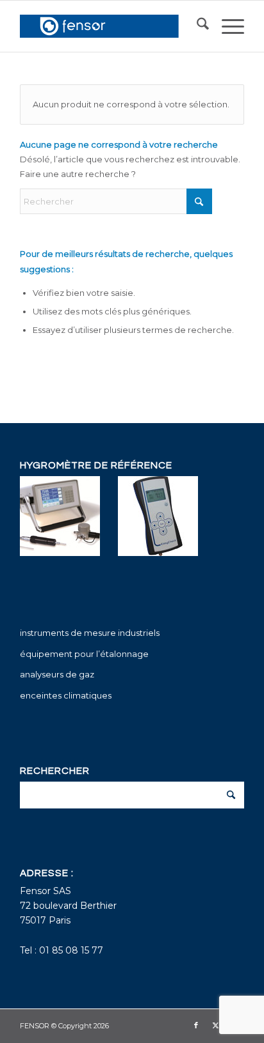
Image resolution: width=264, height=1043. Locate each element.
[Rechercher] (196, 26)
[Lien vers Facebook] (196, 1025)
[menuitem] (196, 26)
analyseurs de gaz (57, 674)
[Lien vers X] (215, 1025)
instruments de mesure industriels (90, 633)
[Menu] (226, 26)
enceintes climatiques (65, 695)
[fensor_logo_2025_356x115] (109, 26)
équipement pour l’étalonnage (84, 654)
